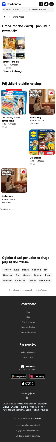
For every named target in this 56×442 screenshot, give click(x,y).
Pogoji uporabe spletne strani (28, 430)
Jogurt (48, 275)
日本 (37, 406)
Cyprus (6, 406)
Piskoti (25, 269)
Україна (44, 410)
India (31, 406)
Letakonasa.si (35, 418)
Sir (45, 269)
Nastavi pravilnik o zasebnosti (28, 425)
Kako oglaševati (28, 352)
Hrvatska (24, 406)
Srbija (28, 410)
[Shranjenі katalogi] (41, 4)
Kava (16, 269)
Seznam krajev (28, 327)
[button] (46, 4)
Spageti (27, 275)
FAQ (28, 311)
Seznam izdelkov (28, 332)
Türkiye (35, 410)
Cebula (32, 280)
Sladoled (36, 269)
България (42, 403)
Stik (28, 317)
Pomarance (44, 280)
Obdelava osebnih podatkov (28, 436)
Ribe (18, 275)
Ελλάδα (14, 406)
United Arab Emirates (26, 403)
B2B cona (28, 357)
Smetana (7, 280)
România (20, 410)
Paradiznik (20, 280)
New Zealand (9, 410)
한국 (43, 406)
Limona (37, 275)
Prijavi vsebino (28, 322)
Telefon (7, 269)
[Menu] (51, 4)
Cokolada (8, 275)
